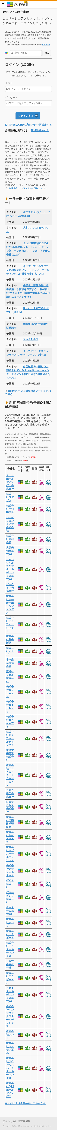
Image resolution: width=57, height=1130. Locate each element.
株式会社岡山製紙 (10, 639)
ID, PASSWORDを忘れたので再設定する (28, 124)
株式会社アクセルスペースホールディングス (10, 1068)
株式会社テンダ (10, 922)
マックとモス (30, 339)
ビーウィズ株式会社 (10, 587)
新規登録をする (40, 130)
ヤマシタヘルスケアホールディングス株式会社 (10, 569)
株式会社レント (10, 1034)
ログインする (25, 115)
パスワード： (12, 97)
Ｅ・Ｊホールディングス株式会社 (10, 482)
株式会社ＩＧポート (10, 934)
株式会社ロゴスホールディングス (10, 854)
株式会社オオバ (10, 651)
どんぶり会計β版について (33, 188)
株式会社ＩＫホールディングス (10, 949)
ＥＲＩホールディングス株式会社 (10, 995)
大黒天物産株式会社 (10, 551)
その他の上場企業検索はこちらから (25, 1103)
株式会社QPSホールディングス (10, 1090)
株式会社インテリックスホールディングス (10, 1016)
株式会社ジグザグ (10, 497)
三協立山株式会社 (10, 964)
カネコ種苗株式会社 (10, 793)
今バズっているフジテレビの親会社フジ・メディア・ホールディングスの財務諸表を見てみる (27, 270)
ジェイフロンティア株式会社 (10, 524)
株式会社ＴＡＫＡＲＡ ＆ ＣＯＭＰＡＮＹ (11, 775)
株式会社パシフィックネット (10, 624)
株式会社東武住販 (10, 539)
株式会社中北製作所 (10, 509)
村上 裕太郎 (46, 44)
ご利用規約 (12, 188)
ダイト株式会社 (10, 884)
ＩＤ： (9, 83)
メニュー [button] (3, 4)
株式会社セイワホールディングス (10, 738)
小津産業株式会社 (10, 663)
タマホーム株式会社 (10, 910)
